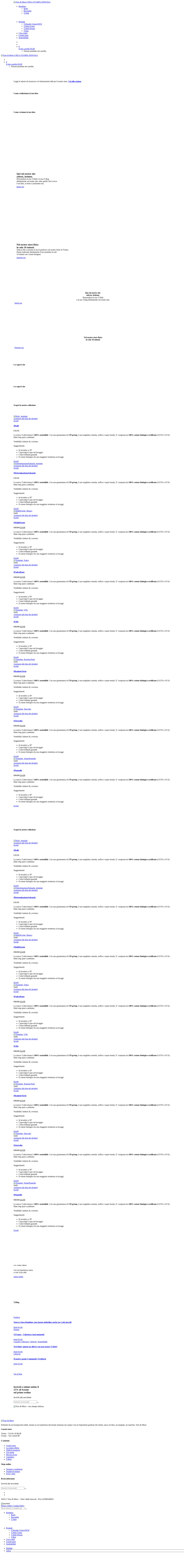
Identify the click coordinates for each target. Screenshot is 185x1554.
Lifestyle (33, 1342)
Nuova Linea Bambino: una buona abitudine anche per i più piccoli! (43, 1322)
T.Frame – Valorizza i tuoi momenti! (29, 1334)
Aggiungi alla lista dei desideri (26, 419)
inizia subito (18, 1277)
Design (16, 1330)
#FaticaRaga (19, 572)
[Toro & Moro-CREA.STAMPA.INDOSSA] (32, 2)
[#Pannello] (25, 758)
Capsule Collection (21, 1342)
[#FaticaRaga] (21, 560)
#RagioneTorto (20, 671)
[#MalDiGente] (23, 511)
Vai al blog (18, 1374)
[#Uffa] (21, 610)
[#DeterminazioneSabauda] (28, 463)
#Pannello (18, 770)
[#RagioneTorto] (24, 659)
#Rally (16, 426)
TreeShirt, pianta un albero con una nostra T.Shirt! (35, 1347)
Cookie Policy (18, 1506)
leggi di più (18, 1327)
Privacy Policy (7, 1506)
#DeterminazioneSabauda (25, 473)
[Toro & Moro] (7, 1421)
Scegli (16, 421)
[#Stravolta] (22, 709)
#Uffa (16, 622)
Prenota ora (19, 348)
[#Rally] (21, 416)
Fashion (17, 1317)
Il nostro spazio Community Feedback (30, 1359)
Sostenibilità (42, 1342)
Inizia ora (20, 187)
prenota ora (21, 258)
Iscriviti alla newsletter (22, 1397)
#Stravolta (18, 721)
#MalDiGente (19, 523)
